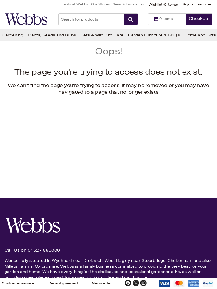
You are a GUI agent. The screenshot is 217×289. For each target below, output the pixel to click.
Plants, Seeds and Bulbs (52, 35)
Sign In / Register (197, 4)
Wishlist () (163, 4)
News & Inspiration (128, 4)
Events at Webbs (73, 4)
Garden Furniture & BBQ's (154, 35)
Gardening (12, 35)
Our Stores (100, 4)
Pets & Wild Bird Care (102, 35)
